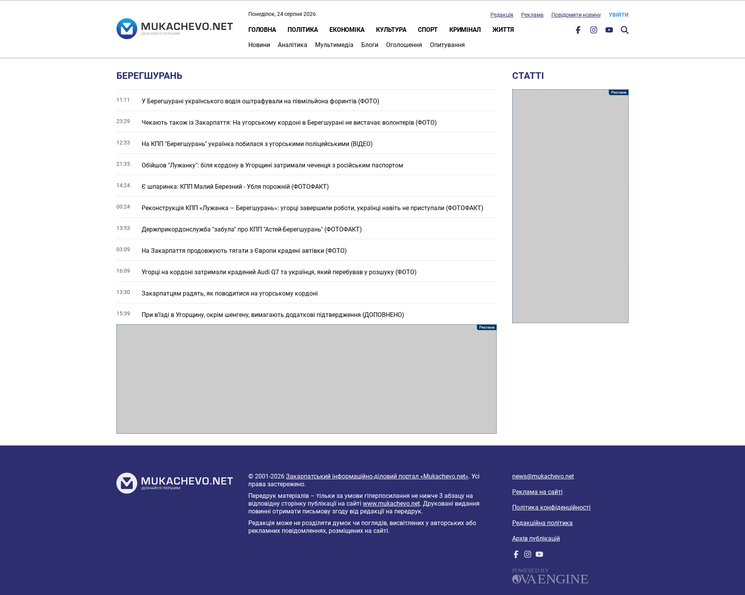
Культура (391, 29)
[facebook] (578, 31)
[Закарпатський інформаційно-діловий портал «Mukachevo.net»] (174, 29)
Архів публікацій (536, 538)
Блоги (369, 45)
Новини (259, 45)
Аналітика (292, 45)
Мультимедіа (334, 45)
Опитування (447, 45)
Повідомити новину (576, 15)
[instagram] (594, 31)
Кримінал (465, 29)
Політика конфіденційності (551, 507)
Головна (262, 29)
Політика (303, 29)
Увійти (619, 15)
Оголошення (404, 45)
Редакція (501, 15)
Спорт (428, 29)
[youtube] (609, 31)
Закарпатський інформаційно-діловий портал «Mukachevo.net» (377, 476)
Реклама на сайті (537, 492)
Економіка (346, 29)
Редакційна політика (542, 523)
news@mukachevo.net (543, 476)
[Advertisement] (306, 379)
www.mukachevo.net (391, 503)
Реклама (532, 15)
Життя (503, 29)
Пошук (625, 30)
